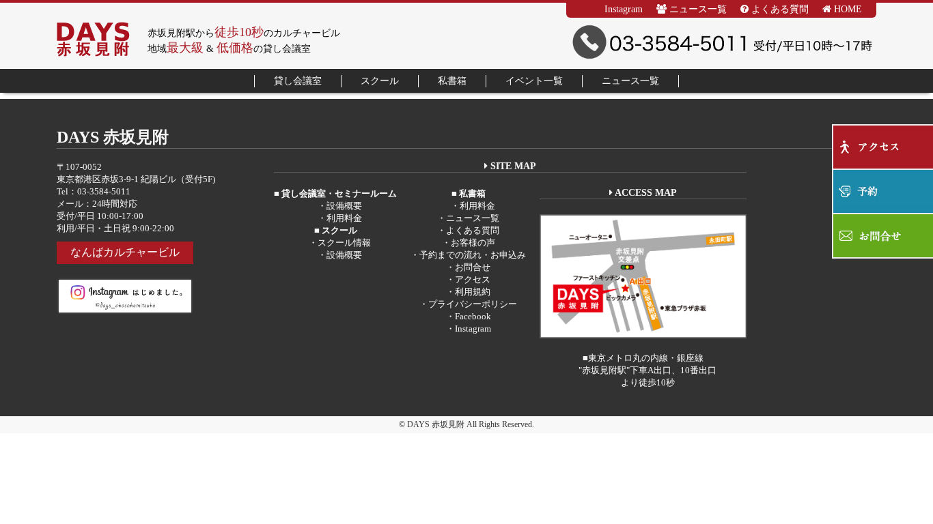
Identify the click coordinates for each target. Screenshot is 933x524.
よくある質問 (779, 9)
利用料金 (344, 218)
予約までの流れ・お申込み (472, 255)
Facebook (473, 316)
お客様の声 (473, 242)
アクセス (472, 279)
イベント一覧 (534, 81)
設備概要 (344, 206)
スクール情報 (344, 242)
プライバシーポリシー (472, 304)
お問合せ (472, 267)
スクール (380, 81)
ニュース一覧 (697, 9)
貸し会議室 (298, 81)
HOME (846, 9)
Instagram (623, 9)
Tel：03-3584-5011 (93, 191)
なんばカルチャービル (125, 252)
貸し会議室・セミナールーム (338, 193)
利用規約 (472, 292)
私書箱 (452, 81)
